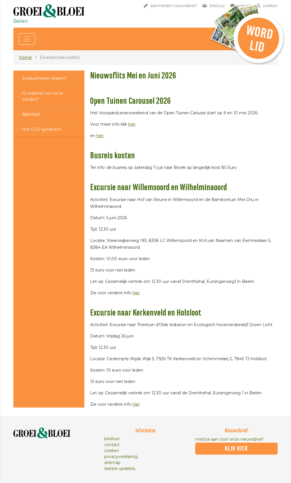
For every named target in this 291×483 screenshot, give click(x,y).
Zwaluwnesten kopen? (44, 78)
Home (25, 57)
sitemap (112, 462)
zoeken (111, 450)
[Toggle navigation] (27, 39)
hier (132, 124)
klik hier (236, 448)
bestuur (112, 438)
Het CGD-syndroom (42, 129)
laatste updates (119, 468)
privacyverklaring (121, 456)
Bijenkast (31, 114)
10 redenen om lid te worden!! (42, 96)
